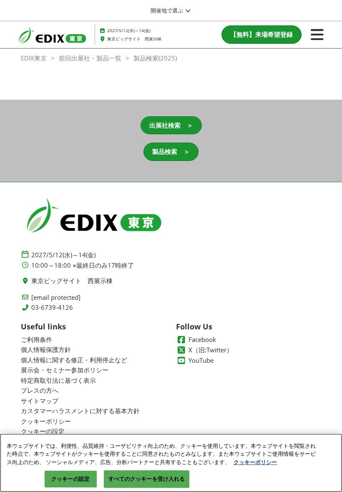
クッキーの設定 (70, 478)
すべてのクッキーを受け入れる (146, 478)
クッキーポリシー (255, 462)
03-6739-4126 (52, 307)
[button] (261, 34)
